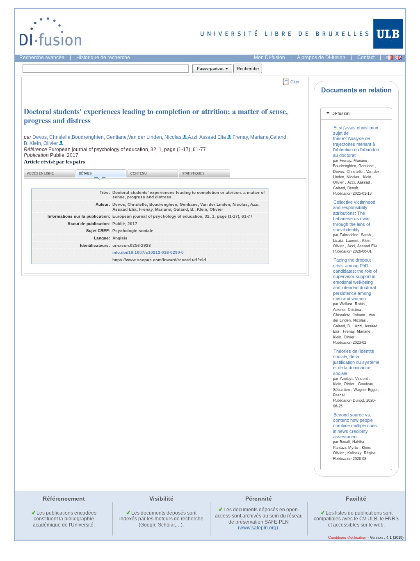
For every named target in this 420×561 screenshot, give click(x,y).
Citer (295, 81)
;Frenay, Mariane (250, 137)
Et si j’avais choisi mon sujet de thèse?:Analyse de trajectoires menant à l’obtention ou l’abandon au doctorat (356, 141)
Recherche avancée (41, 57)
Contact (365, 57)
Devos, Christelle (51, 137)
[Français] (389, 58)
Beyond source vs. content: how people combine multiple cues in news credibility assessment (355, 425)
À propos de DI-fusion (321, 57)
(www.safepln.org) (258, 528)
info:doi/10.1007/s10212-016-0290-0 (148, 252)
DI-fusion (340, 113)
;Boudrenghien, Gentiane (99, 137)
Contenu (138, 173)
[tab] (356, 114)
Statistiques (193, 173)
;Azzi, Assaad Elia (206, 137)
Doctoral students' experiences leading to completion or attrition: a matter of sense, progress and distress (156, 116)
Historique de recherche (103, 57)
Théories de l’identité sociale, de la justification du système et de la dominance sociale (356, 362)
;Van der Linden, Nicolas (154, 137)
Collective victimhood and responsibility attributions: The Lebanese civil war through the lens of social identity (354, 216)
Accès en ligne (40, 173)
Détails (85, 173)
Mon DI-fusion (269, 57)
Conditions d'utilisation (347, 538)
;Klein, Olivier (43, 143)
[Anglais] (398, 58)
